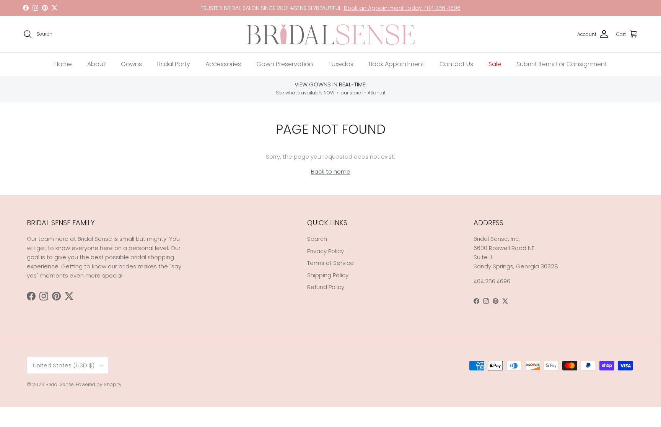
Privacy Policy (325, 251)
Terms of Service (330, 263)
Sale (494, 64)
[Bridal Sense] (330, 34)
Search (317, 239)
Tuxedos (340, 64)
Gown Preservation (284, 64)
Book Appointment (396, 64)
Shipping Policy (327, 275)
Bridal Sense (60, 384)
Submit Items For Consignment (561, 64)
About (96, 64)
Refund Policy (325, 287)
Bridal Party (173, 64)
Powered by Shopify (99, 384)
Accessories (223, 64)
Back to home (330, 171)
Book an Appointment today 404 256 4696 (402, 8)
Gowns (131, 64)
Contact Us (456, 64)
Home (63, 64)
